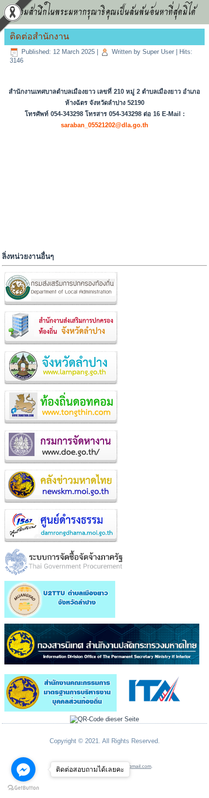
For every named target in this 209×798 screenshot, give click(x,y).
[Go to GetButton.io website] (23, 788)
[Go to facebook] (23, 769)
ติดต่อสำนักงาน (39, 36)
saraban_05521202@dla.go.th (104, 125)
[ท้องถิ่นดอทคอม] (60, 423)
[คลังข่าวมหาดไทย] (60, 503)
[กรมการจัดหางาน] (60, 463)
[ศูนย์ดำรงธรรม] (60, 542)
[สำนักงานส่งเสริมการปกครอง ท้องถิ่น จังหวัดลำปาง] (60, 345)
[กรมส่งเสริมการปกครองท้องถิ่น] (60, 305)
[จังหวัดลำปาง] (60, 384)
